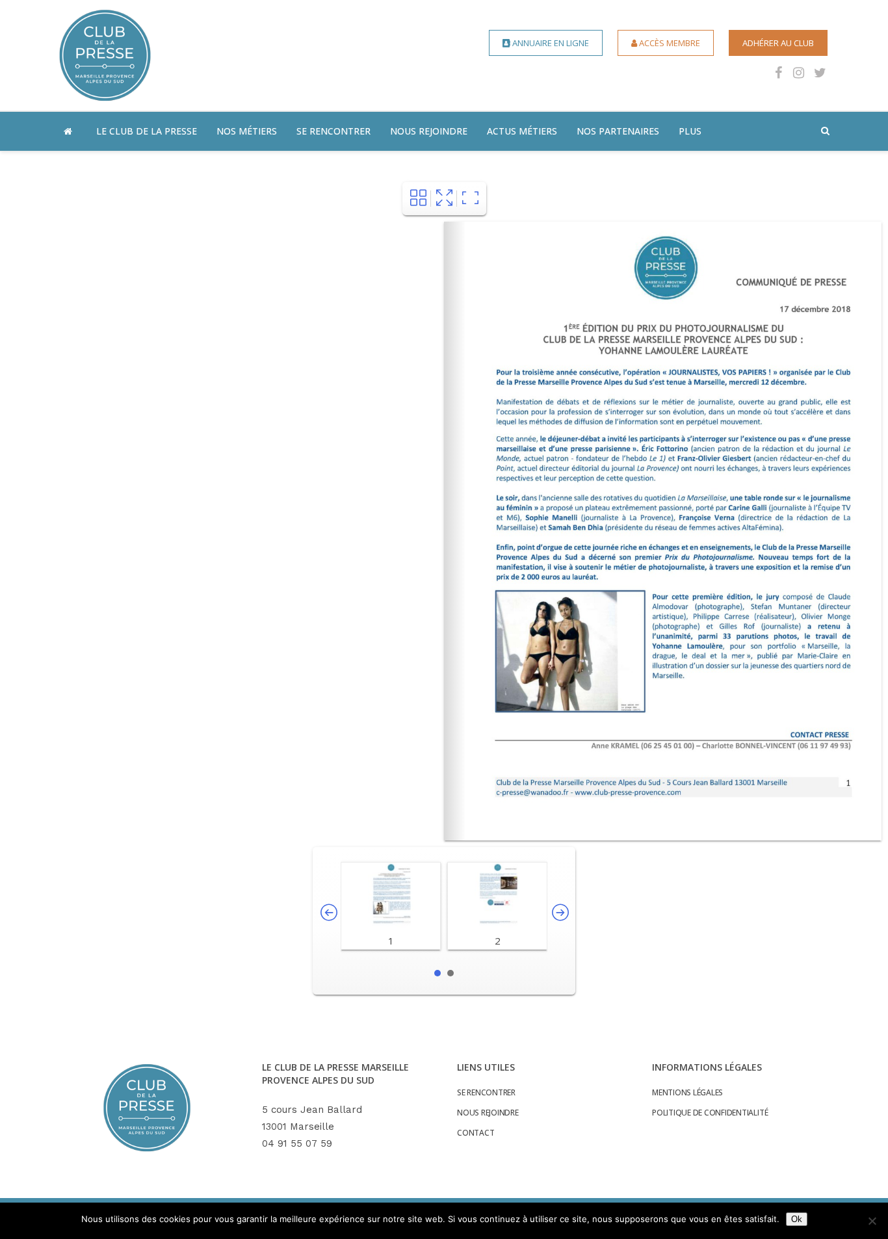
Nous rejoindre (488, 1112)
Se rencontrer (486, 1092)
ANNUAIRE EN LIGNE (549, 43)
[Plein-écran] (444, 198)
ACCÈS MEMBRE (668, 43)
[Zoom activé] (470, 198)
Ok (796, 1219)
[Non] (871, 1220)
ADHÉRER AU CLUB (778, 43)
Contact (475, 1133)
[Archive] (418, 198)
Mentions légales (687, 1092)
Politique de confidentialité (710, 1112)
